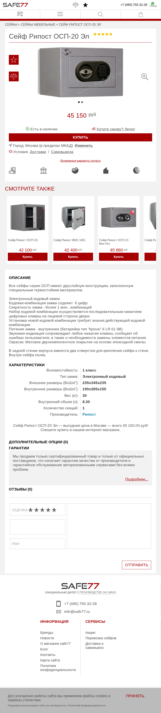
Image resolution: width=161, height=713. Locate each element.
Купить (28, 256)
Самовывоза (62, 152)
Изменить (84, 146)
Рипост (89, 414)
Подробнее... (136, 479)
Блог (44, 649)
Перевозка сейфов (100, 638)
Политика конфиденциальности (58, 668)
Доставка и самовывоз (94, 645)
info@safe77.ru (77, 611)
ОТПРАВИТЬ (136, 565)
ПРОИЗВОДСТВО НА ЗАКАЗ (98, 592)
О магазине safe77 (55, 644)
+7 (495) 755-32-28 (134, 4)
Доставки (38, 152)
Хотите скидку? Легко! (115, 129)
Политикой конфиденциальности (86, 705)
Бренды (46, 633)
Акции (90, 633)
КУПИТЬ (80, 137)
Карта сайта (50, 660)
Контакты (47, 655)
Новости (47, 638)
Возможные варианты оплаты (80, 160)
